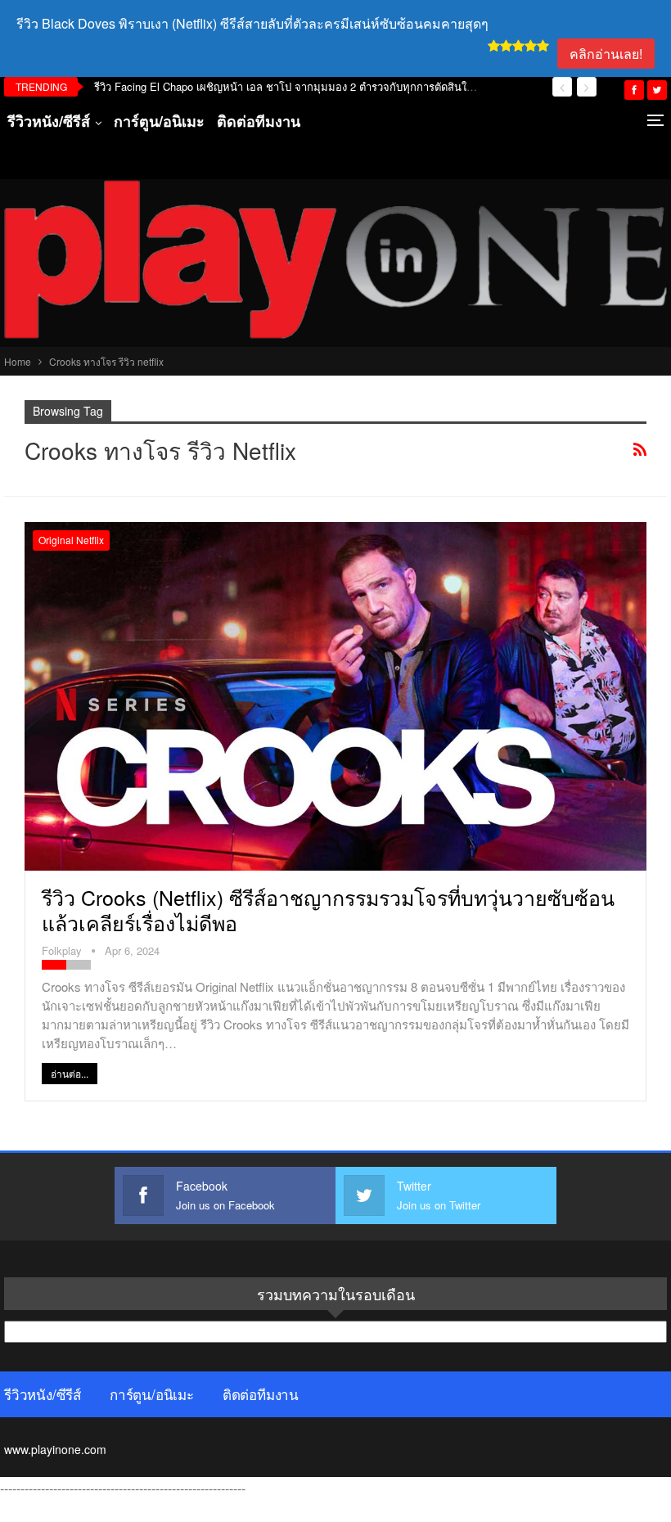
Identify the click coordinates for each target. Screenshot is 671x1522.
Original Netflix (71, 540)
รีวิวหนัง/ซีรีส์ (48, 121)
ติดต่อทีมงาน (258, 121)
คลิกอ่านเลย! (606, 53)
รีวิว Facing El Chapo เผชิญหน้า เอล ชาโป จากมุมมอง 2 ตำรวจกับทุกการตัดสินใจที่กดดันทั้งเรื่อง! (318, 86)
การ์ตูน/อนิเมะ (159, 121)
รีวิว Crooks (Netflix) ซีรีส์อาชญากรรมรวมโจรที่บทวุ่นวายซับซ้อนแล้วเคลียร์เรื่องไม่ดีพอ (328, 909)
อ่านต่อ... (69, 1073)
